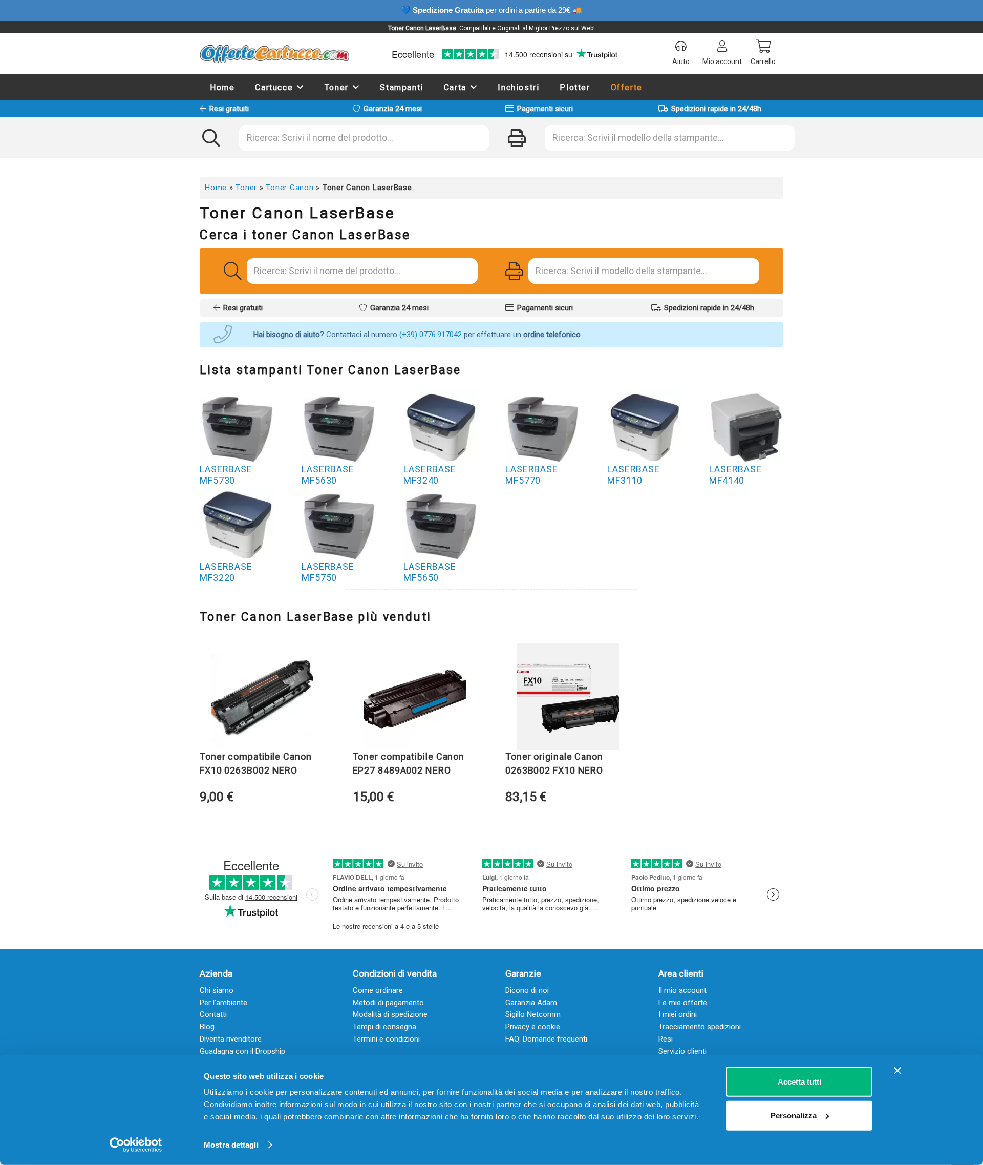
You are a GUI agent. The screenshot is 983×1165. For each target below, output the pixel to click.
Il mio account (682, 990)
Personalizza (794, 1115)
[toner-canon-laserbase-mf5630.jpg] (339, 426)
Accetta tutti (799, 1081)
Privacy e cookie (532, 1026)
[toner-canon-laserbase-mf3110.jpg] (644, 426)
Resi (665, 1039)
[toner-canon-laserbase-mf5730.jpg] (237, 426)
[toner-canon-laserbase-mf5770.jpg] (542, 426)
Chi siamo (216, 990)
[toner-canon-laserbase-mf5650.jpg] (440, 524)
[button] (300, 87)
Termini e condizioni (386, 1039)
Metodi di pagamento (388, 1002)
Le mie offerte (682, 1002)
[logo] (274, 54)
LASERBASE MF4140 (735, 475)
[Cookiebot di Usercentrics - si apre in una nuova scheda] (136, 1145)
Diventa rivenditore (231, 1039)
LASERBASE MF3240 (429, 475)
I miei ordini (677, 1014)
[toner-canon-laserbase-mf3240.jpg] (440, 426)
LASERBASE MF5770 (531, 475)
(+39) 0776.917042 (430, 334)
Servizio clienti (682, 1051)
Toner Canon (289, 187)
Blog (207, 1026)
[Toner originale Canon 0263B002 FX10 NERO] (568, 698)
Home (216, 187)
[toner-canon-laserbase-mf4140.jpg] (746, 426)
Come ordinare (378, 990)
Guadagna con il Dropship (242, 1051)
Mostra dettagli (231, 1144)
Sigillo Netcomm (533, 1014)
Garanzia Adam (531, 1002)
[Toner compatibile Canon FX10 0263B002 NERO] (262, 698)
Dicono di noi (527, 990)
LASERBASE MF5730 (226, 475)
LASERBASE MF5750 (328, 572)
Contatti (213, 1014)
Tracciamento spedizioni (699, 1026)
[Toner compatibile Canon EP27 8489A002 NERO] (415, 698)
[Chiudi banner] (897, 1070)
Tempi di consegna (384, 1026)
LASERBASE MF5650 (429, 572)
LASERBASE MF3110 (633, 475)
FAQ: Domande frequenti (546, 1039)
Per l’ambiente (223, 1002)
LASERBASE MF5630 (328, 475)
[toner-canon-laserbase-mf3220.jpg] (237, 524)
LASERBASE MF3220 (226, 572)
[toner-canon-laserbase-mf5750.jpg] (339, 524)
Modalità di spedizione (390, 1014)
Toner (246, 187)
